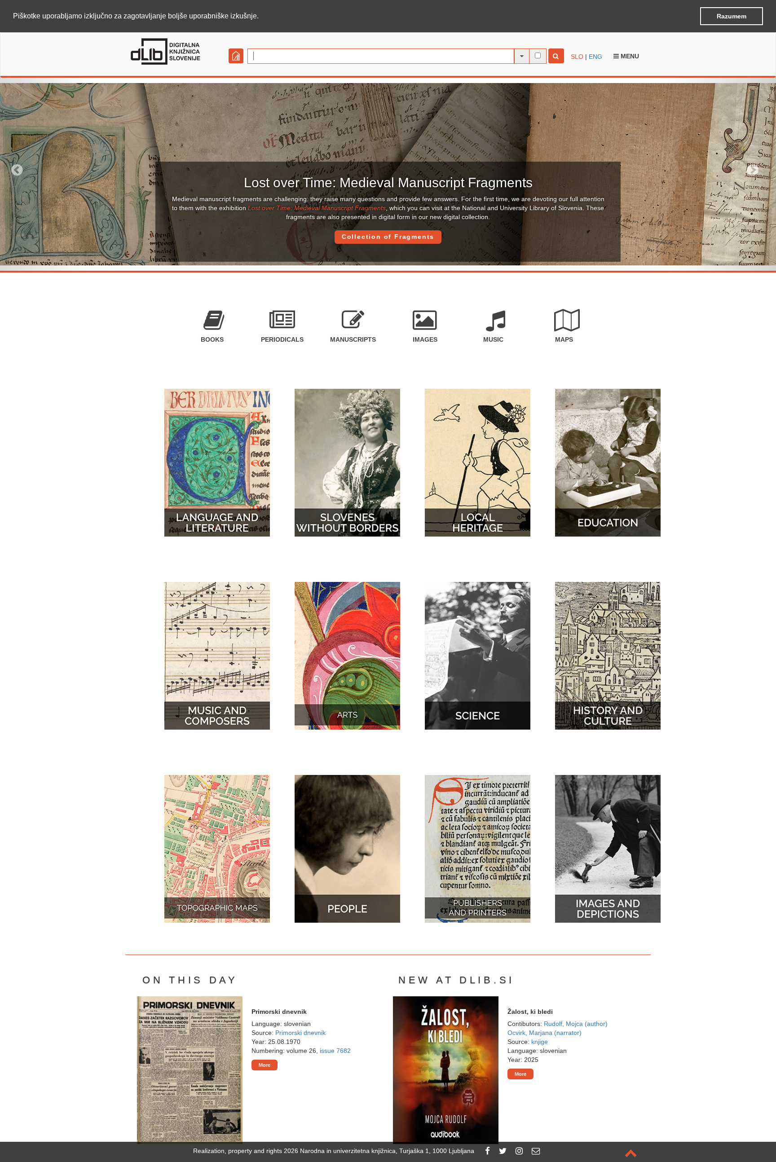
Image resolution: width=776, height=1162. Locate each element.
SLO (577, 56)
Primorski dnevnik (300, 1032)
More (264, 1065)
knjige (539, 1041)
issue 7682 (335, 1050)
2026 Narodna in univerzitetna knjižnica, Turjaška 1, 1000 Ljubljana (379, 1150)
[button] (261, 16)
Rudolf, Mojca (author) (576, 1023)
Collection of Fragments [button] (388, 236)
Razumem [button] (731, 16)
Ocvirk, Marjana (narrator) (544, 1032)
